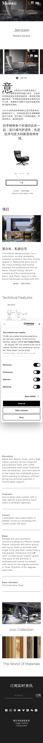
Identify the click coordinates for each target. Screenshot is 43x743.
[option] (21, 10)
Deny (21, 417)
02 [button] (28, 174)
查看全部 (23, 78)
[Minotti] (9, 3)
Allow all (21, 403)
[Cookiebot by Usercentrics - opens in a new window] (25, 324)
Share (16, 191)
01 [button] (16, 174)
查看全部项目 (26, 283)
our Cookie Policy (32, 342)
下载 (21, 183)
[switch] (36, 372)
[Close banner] (39, 324)
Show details (30, 396)
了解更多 (15, 283)
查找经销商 (25, 191)
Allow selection (21, 410)
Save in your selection (22, 193)
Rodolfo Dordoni (21, 35)
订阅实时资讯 (21, 686)
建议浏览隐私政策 (21, 721)
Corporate (21, 725)
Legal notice (21, 723)
